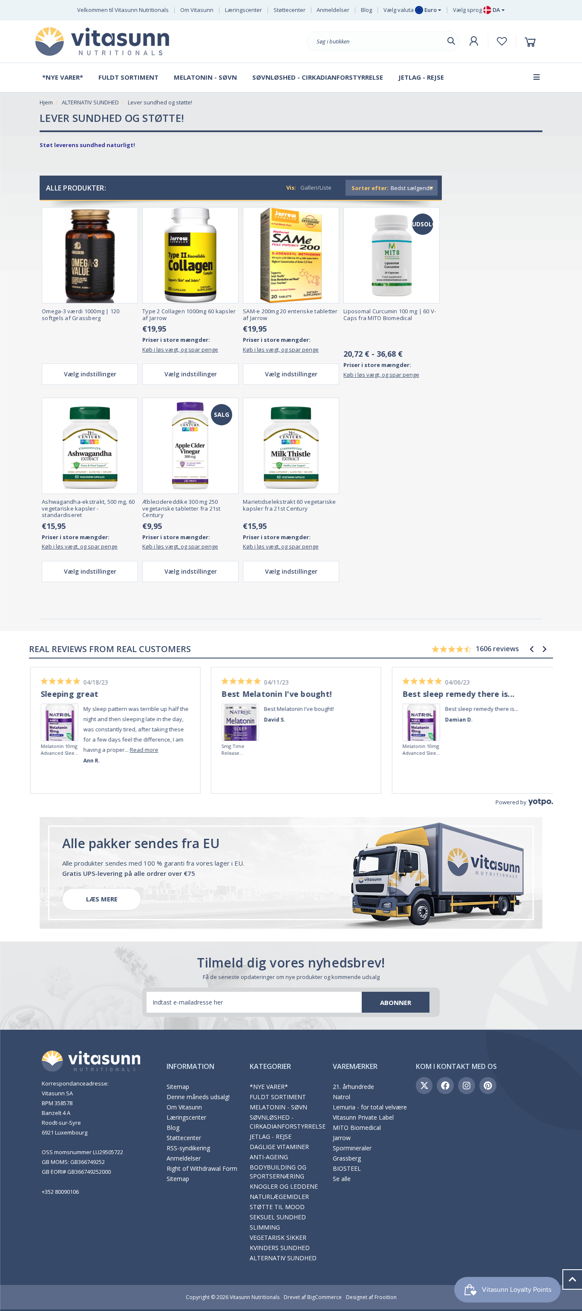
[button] (531, 649)
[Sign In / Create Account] (474, 41)
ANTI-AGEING (269, 1157)
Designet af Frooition (371, 1297)
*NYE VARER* (269, 1087)
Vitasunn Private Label (363, 1117)
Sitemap (178, 1087)
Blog (366, 10)
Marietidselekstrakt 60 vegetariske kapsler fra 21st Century (289, 505)
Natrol (341, 1097)
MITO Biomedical (357, 1127)
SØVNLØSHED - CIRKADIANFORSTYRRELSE (288, 1121)
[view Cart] (531, 41)
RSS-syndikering (188, 1148)
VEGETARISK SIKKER (278, 1237)
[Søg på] (451, 41)
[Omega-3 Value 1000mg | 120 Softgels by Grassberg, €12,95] (90, 255)
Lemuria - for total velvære (370, 1107)
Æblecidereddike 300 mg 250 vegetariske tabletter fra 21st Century (181, 509)
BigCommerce (324, 1297)
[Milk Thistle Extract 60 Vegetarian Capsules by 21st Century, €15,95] (291, 446)
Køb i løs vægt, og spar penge (180, 349)
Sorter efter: (370, 188)
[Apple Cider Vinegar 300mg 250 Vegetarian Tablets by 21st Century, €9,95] (190, 446)
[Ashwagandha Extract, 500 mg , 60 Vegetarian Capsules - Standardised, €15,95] (90, 446)
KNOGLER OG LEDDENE (284, 1186)
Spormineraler (352, 1148)
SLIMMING (265, 1227)
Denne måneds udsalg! (198, 1097)
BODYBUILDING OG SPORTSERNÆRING (278, 1171)
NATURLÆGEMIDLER (279, 1197)
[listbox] (413, 188)
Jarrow (342, 1138)
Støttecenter (289, 10)
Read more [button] (138, 750)
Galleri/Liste (315, 187)
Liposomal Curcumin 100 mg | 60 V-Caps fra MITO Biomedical (389, 314)
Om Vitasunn (196, 10)
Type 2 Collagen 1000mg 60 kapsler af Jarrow (189, 314)
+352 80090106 (60, 1191)
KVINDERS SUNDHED (280, 1248)
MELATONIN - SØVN (278, 1107)
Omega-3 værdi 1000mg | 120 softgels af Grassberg (81, 314)
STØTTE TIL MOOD (277, 1207)
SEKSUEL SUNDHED (278, 1217)
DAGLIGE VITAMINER (279, 1147)
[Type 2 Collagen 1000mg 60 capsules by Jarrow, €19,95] (190, 255)
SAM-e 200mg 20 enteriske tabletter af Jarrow (290, 314)
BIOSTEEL (347, 1168)
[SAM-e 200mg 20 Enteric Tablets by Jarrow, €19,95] (291, 255)
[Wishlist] (502, 41)
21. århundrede (353, 1087)
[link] (54, 710)
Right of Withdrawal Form (202, 1168)
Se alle (342, 1179)
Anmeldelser (333, 10)
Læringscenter (243, 10)
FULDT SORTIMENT (278, 1097)
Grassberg (347, 1158)
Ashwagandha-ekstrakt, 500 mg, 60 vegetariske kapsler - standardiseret (88, 509)
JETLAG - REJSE (270, 1136)
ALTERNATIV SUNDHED (283, 1258)
